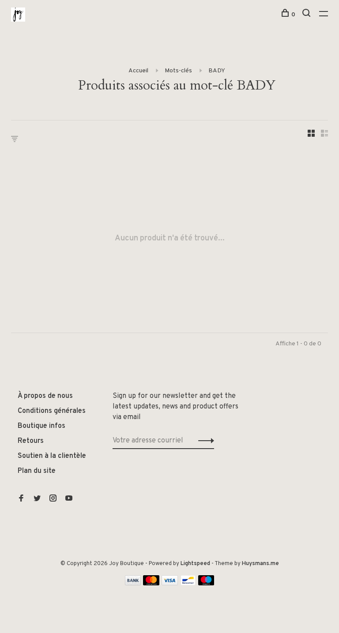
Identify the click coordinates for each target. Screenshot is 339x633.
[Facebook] (21, 499)
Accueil (138, 71)
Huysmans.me (260, 563)
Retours (31, 441)
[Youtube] (68, 499)
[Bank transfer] (133, 583)
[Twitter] (37, 499)
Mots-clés (178, 71)
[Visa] (170, 583)
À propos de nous (45, 396)
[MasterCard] (151, 583)
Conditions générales (52, 411)
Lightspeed (195, 563)
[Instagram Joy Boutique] (52, 499)
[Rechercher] (307, 15)
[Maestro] (206, 583)
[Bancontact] (188, 583)
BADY (216, 71)
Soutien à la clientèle (52, 456)
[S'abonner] (203, 440)
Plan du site (37, 471)
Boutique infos (41, 426)
